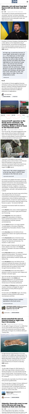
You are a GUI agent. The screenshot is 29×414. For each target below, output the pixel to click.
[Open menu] (27, 1)
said (16, 83)
